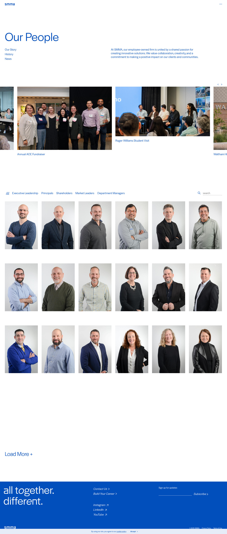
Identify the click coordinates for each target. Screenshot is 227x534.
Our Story (10, 49)
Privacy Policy (206, 528)
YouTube (98, 514)
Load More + (19, 453)
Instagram (99, 505)
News (8, 59)
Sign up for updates (168, 487)
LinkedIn (98, 509)
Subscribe (200, 494)
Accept (133, 531)
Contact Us (100, 489)
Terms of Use (217, 528)
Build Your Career (103, 494)
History (9, 54)
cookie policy (121, 531)
